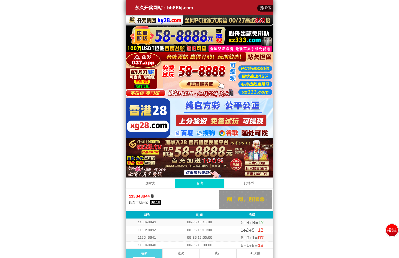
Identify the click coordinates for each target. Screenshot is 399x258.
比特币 (249, 183)
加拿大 (150, 183)
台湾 (199, 183)
